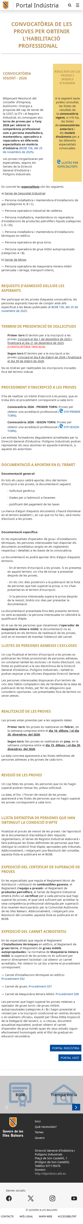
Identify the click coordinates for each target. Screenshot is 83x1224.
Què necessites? (46, 1127)
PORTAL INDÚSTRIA (65, 1048)
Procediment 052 (13, 979)
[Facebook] (9, 1198)
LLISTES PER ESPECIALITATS (67, 164)
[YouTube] (74, 1198)
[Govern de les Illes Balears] (7, 5)
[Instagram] (52, 1198)
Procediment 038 (67, 994)
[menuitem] (78, 5)
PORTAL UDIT (70, 1058)
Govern (40, 1138)
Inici (38, 1121)
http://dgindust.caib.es (50, 1173)
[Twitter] (31, 1198)
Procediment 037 (40, 986)
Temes (39, 1132)
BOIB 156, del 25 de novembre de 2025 (22, 150)
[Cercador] (70, 5)
